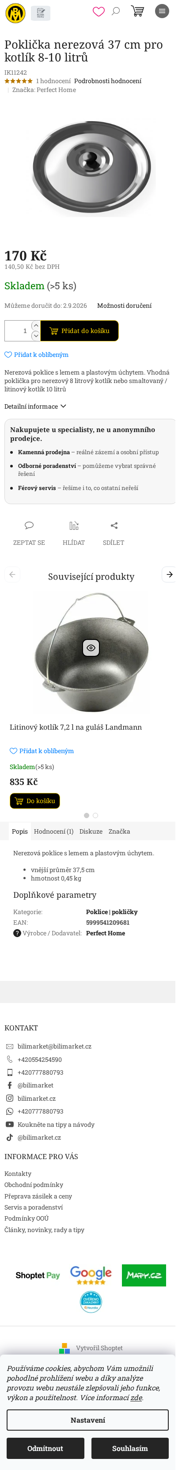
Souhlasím (130, 1448)
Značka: (44, 89)
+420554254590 (40, 1059)
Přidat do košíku (85, 330)
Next (171, 574)
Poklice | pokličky (112, 911)
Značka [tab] (119, 831)
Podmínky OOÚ (26, 1218)
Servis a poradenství (33, 1207)
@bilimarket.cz (39, 1137)
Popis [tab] (20, 831)
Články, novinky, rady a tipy (44, 1229)
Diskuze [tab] (91, 831)
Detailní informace (31, 406)
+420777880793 (41, 1072)
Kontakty (17, 1173)
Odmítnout (45, 1448)
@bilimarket (35, 1085)
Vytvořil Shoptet (99, 1348)
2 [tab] (95, 815)
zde (136, 1397)
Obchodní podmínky (33, 1184)
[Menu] (162, 11)
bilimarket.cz (37, 1098)
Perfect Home (105, 933)
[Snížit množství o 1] (35, 336)
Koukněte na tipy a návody (56, 1124)
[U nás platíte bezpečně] (38, 1275)
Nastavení (88, 1419)
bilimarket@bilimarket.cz (54, 1046)
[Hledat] (116, 11)
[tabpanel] (91, 700)
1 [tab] (86, 815)
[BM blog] (40, 13)
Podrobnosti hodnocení (107, 81)
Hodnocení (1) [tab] (53, 831)
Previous (14, 574)
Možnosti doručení (124, 305)
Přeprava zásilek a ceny (38, 1196)
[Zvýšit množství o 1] (35, 326)
